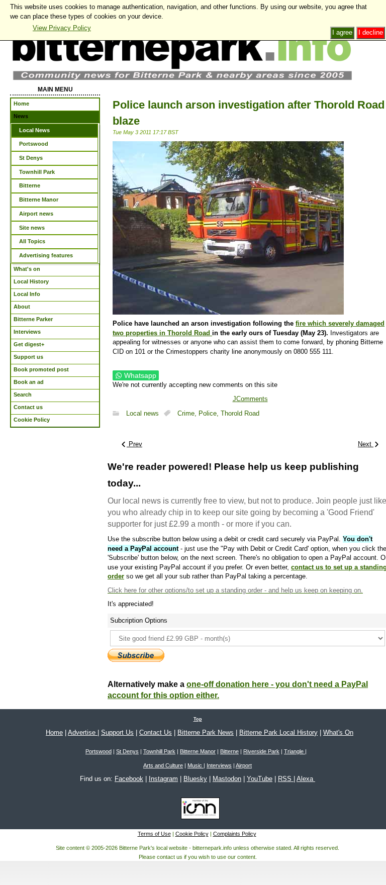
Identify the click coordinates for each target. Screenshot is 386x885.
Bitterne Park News (205, 732)
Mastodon (227, 778)
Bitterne (229, 751)
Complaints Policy (234, 834)
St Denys (127, 751)
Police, (210, 413)
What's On (338, 732)
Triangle (294, 751)
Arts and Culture (163, 765)
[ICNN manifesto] (198, 810)
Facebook (129, 778)
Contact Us (155, 732)
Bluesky (195, 778)
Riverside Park (261, 751)
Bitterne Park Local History (278, 732)
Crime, (188, 413)
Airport (244, 765)
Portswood (98, 751)
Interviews (219, 765)
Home (54, 732)
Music (195, 765)
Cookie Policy (192, 834)
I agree (342, 32)
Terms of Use (154, 834)
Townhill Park (159, 751)
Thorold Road (240, 413)
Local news (142, 413)
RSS (286, 778)
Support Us (117, 732)
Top (198, 719)
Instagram (163, 778)
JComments (250, 399)
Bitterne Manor (198, 751)
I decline (370, 32)
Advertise (83, 732)
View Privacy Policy (62, 28)
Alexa (306, 778)
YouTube (259, 778)
